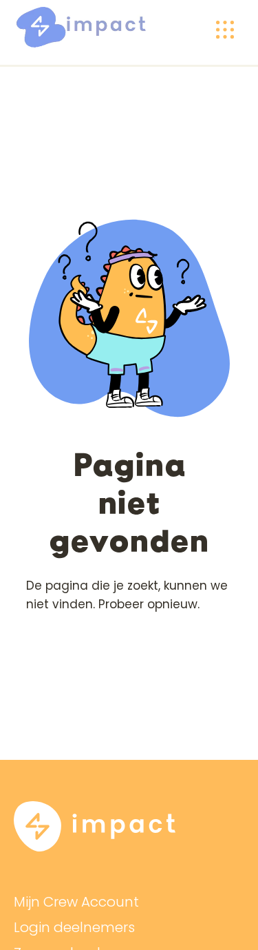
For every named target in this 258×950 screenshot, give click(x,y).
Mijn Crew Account (76, 902)
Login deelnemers (74, 927)
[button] (225, 29)
